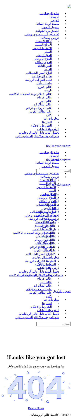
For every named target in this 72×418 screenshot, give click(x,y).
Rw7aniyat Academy (58, 145)
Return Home (36, 408)
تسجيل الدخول (62, 291)
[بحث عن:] (53, 170)
